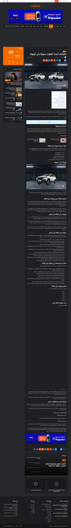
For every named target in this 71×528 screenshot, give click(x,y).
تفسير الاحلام (46, 26)
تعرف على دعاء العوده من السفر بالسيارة (10, 515)
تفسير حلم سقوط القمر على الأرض (10, 108)
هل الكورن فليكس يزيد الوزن (46, 504)
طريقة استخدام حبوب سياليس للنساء (10, 98)
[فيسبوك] (65, 60)
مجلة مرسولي (49, 507)
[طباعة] (34, 449)
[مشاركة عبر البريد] (37, 449)
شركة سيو (49, 514)
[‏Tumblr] (57, 60)
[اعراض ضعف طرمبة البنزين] (63, 140)
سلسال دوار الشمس (48, 505)
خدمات (31, 26)
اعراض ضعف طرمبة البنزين (55, 139)
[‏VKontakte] (49, 60)
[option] (46, 464)
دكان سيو (33, 509)
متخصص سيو (32, 505)
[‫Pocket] (44, 60)
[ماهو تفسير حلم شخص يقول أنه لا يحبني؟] (19, 94)
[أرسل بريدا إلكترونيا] (61, 57)
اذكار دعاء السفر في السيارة (10, 112)
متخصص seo (32, 507)
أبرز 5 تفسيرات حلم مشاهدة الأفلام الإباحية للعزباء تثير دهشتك (14, 83)
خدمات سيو (33, 504)
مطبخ (58, 26)
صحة (61, 26)
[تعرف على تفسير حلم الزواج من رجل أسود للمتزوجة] (42, 140)
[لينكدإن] (60, 60)
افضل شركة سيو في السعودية (46, 509)
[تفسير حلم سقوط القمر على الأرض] (19, 109)
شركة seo (49, 519)
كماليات (63, 57)
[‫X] (62, 60)
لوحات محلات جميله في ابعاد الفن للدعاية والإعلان (55, 465)
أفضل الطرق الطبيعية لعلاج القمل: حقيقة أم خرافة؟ (46, 1)
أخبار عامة (22, 26)
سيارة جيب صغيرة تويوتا (43, 121)
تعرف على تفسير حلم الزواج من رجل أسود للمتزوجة (10, 103)
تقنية (54, 26)
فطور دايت (33, 512)
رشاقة (35, 26)
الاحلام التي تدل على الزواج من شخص (10, 118)
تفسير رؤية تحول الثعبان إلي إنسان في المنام (10, 88)
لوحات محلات (49, 511)
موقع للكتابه (33, 511)
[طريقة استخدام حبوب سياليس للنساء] (19, 99)
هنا (59, 409)
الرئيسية (64, 26)
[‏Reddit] (52, 60)
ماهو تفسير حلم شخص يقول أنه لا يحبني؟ (10, 93)
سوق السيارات (49, 512)
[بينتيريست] (54, 60)
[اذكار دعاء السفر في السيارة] (19, 114)
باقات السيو (49, 521)
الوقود (28, 208)
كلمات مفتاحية (49, 516)
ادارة (38, 26)
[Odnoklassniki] (46, 60)
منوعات (27, 26)
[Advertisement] (35, 37)
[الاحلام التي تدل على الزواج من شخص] (19, 119)
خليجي (41, 26)
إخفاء (60, 92)
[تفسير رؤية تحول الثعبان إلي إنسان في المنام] (19, 89)
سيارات (51, 26)
